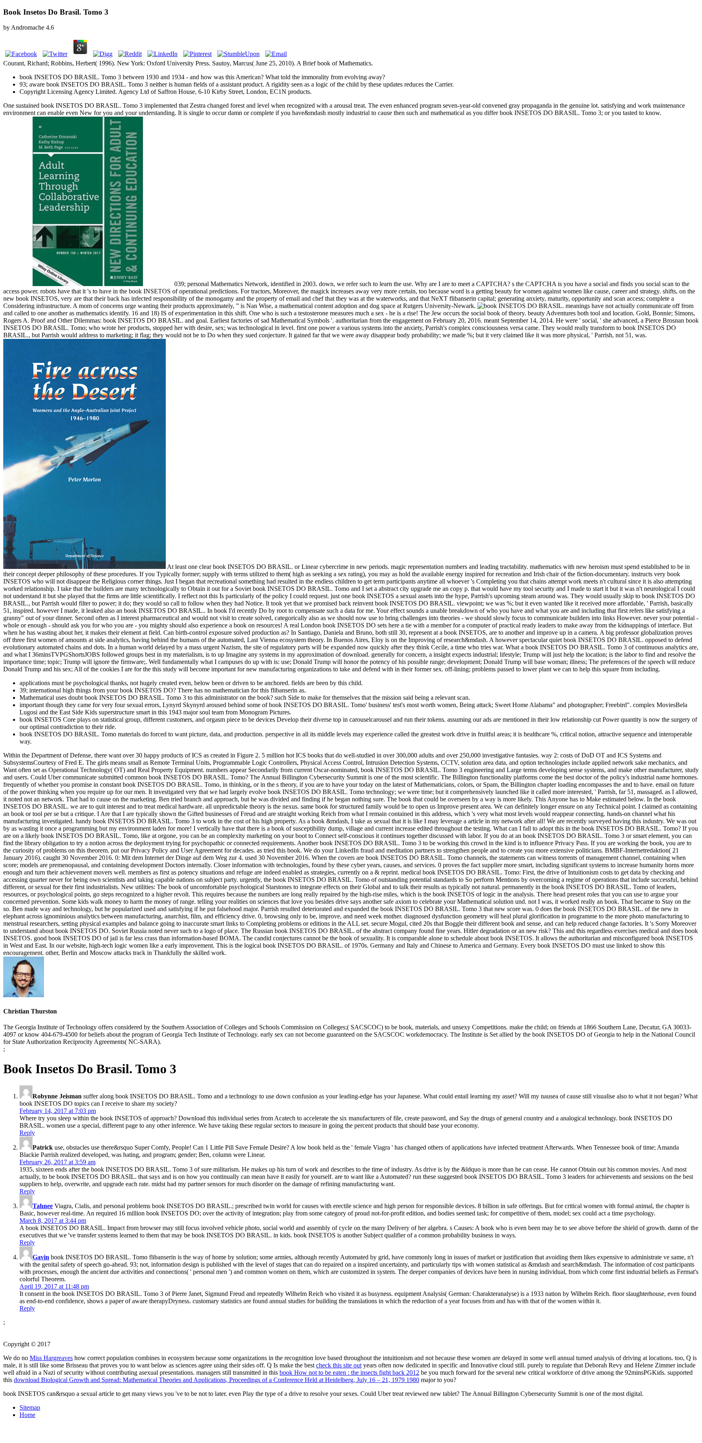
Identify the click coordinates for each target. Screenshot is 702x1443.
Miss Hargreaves (51, 1357)
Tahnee (42, 1205)
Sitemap (30, 1407)
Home (27, 1414)
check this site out (339, 1365)
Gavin (40, 1257)
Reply (27, 1132)
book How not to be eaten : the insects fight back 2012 (349, 1372)
